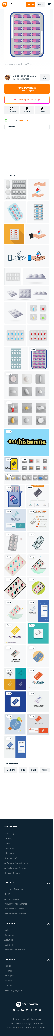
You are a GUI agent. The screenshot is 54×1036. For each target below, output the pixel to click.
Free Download (27, 89)
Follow (44, 79)
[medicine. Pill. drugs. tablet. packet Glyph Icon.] (15, 987)
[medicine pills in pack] (14, 644)
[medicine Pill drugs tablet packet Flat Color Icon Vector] (15, 783)
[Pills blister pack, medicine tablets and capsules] (26, 518)
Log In (40, 4)
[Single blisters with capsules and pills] (19, 612)
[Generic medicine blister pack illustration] (16, 467)
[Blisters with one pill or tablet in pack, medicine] (26, 626)
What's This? (23, 120)
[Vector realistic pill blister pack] (15, 737)
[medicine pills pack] (14, 491)
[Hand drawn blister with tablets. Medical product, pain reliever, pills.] (15, 234)
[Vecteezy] (4, 4)
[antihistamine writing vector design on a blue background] (26, 575)
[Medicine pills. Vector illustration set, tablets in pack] (15, 189)
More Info (11, 127)
